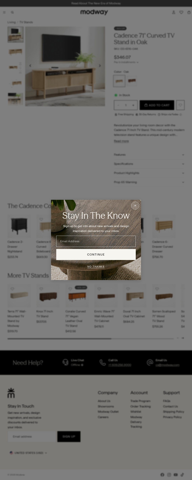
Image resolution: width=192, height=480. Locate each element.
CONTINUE (96, 254)
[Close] (135, 205)
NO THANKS (96, 266)
